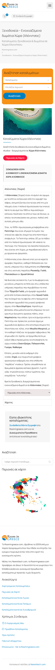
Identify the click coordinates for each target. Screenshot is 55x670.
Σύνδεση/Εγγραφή (23, 16)
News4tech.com (38, 664)
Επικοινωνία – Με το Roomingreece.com (20, 646)
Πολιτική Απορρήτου (11, 641)
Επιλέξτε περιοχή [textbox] (14, 87)
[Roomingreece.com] (10, 5)
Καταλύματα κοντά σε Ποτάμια (16, 603)
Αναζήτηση (14, 95)
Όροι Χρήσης (8, 635)
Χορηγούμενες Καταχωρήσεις (16, 586)
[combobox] (27, 80)
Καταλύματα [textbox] (11, 80)
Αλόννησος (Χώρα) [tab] (15, 188)
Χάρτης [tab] (9, 402)
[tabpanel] (27, 295)
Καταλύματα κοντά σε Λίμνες (15, 597)
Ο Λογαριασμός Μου (14, 623)
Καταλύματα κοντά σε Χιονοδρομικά (19, 609)
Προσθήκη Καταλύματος (16, 629)
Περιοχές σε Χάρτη (11, 592)
